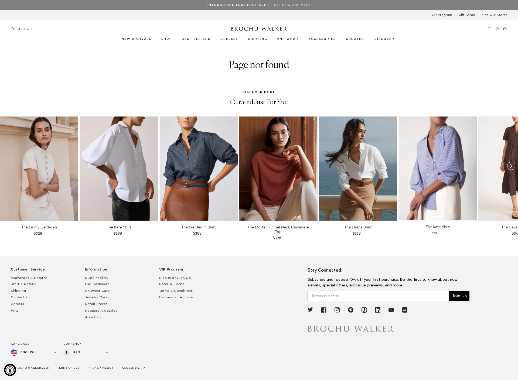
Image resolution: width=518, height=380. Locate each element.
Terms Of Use (68, 367)
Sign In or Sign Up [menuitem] (175, 277)
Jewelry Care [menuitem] (96, 297)
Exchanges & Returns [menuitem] (29, 277)
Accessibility (133, 367)
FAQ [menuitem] (14, 310)
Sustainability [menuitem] (96, 277)
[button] (358, 40)
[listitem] (310, 311)
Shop (166, 39)
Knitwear (288, 39)
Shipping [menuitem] (18, 290)
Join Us (459, 295)
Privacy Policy (101, 367)
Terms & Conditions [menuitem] (176, 290)
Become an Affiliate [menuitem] (176, 297)
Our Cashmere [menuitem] (97, 284)
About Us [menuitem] (93, 317)
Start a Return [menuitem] (23, 284)
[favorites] (490, 29)
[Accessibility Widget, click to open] (10, 370)
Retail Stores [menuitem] (96, 304)
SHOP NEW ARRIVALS (291, 5)
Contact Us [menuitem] (20, 297)
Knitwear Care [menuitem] (97, 290)
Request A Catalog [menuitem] (101, 310)
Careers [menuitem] (17, 304)
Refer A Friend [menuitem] (172, 284)
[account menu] (497, 29)
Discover (384, 39)
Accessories (322, 39)
